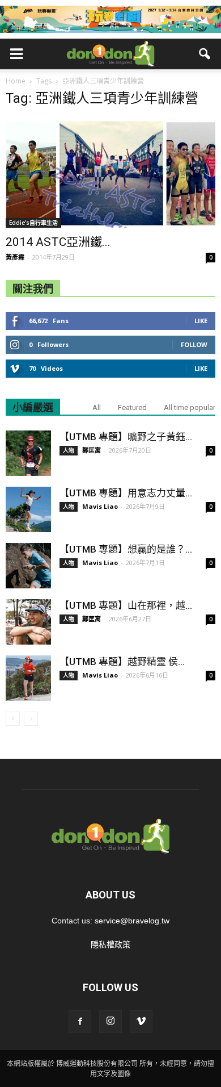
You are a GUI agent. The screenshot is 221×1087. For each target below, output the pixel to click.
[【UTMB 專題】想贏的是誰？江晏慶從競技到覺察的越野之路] (28, 565)
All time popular (189, 407)
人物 (68, 450)
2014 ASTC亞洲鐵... (58, 242)
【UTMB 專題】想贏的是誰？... (126, 549)
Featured (132, 407)
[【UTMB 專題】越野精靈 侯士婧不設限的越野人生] (28, 678)
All (96, 407)
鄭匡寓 (91, 450)
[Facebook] (80, 1021)
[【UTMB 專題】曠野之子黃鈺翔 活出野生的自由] (28, 453)
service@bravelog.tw (132, 920)
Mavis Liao (100, 506)
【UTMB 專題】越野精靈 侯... (122, 661)
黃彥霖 (15, 257)
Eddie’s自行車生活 (33, 223)
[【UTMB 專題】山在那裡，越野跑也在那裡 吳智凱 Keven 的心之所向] (28, 622)
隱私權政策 (110, 944)
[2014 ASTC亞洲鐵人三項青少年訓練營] (110, 173)
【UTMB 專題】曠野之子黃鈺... (126, 436)
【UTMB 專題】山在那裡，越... (126, 605)
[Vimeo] (141, 1021)
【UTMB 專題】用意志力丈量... (126, 493)
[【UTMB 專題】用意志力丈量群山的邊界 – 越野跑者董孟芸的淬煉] (28, 509)
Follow (194, 344)
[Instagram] (110, 1021)
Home (16, 81)
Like (200, 320)
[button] (205, 54)
